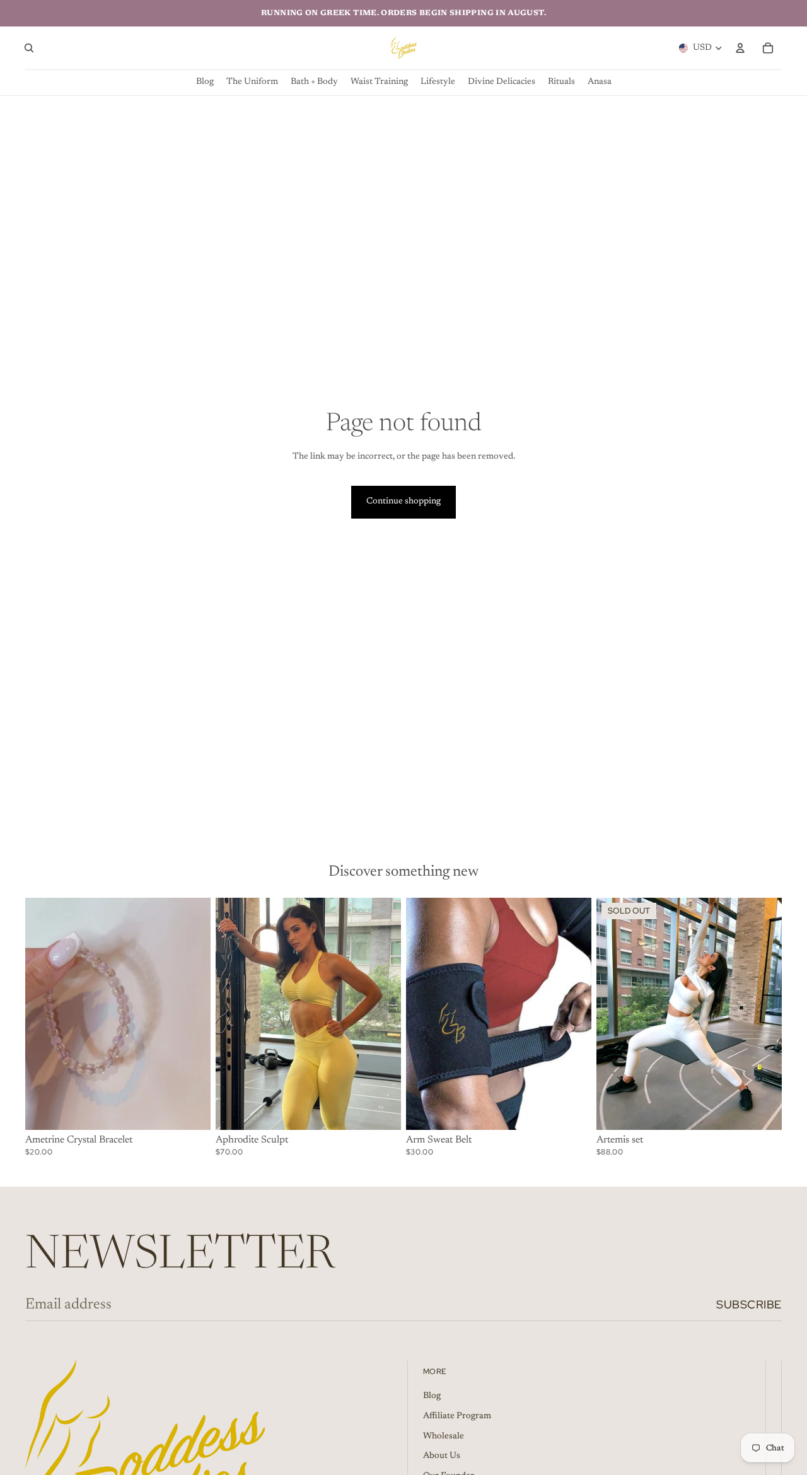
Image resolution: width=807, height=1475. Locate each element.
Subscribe (749, 1304)
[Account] (740, 48)
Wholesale (443, 1436)
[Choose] (381, 1110)
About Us (441, 1456)
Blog (432, 1396)
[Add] (191, 1110)
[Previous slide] (234, 1014)
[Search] (29, 48)
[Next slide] (382, 1014)
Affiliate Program (457, 1416)
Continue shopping (403, 501)
